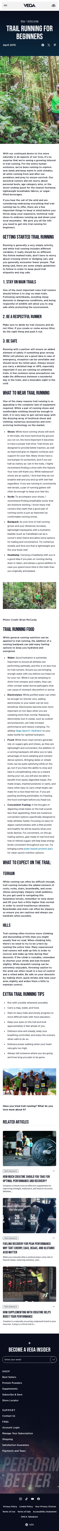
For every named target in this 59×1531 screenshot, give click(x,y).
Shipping (7, 1439)
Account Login (11, 1427)
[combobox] (29, 1524)
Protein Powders (12, 1383)
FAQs (5, 1421)
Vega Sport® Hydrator (29, 730)
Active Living (32, 21)
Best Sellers (9, 1377)
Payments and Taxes (14, 1451)
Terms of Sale (24, 1512)
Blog (23, 21)
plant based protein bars (38, 848)
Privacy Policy (10, 1506)
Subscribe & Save (12, 1394)
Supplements (10, 1388)
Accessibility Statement (45, 1512)
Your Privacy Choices (45, 1506)
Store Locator (10, 1400)
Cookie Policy (26, 1506)
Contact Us (8, 1416)
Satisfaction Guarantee (15, 1445)
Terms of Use (8, 1512)
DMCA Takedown (29, 1517)
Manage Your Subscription (17, 1433)
